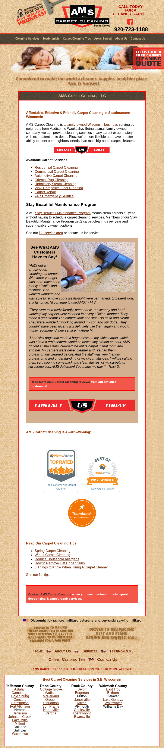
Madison (50, 693)
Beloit (82, 689)
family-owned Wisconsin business (92, 124)
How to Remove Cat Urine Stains (60, 563)
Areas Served (103, 38)
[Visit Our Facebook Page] (130, 22)
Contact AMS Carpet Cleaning (49, 594)
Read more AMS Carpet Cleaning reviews (60, 382)
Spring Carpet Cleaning (52, 551)
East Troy (113, 689)
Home (38, 651)
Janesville (82, 699)
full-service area (51, 233)
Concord (19, 699)
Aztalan (20, 689)
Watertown (20, 734)
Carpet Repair (45, 192)
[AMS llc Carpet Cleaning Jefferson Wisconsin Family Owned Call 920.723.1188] (82, 16)
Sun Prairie (50, 706)
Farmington (20, 703)
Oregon (51, 699)
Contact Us (138, 38)
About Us (121, 38)
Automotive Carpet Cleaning (56, 175)
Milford (20, 723)
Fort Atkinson (20, 706)
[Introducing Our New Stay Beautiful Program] (32, 15)
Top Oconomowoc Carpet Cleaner (61, 486)
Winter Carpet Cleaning (52, 555)
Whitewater (113, 703)
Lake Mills (20, 720)
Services (90, 651)
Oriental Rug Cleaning (52, 180)
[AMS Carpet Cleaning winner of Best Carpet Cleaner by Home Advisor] (103, 471)
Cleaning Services (27, 38)
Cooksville (82, 710)
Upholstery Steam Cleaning (55, 184)
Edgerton (82, 693)
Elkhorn (113, 693)
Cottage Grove (51, 689)
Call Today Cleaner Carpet (130, 10)
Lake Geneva (113, 699)
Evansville (82, 716)
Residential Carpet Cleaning (56, 167)
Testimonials (51, 38)
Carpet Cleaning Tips (77, 38)
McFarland (51, 696)
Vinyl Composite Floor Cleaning (59, 188)
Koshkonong (82, 713)
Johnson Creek (19, 716)
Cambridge (20, 693)
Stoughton (51, 703)
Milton (81, 703)
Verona (50, 713)
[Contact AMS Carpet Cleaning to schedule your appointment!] (82, 152)
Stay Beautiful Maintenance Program (63, 213)
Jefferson (20, 713)
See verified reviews (103, 488)
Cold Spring (20, 696)
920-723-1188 (131, 29)
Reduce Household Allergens (57, 559)
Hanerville (51, 710)
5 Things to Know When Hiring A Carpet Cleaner (71, 567)
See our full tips (38, 575)
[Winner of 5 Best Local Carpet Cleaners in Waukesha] (82, 513)
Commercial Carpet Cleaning (57, 171)
